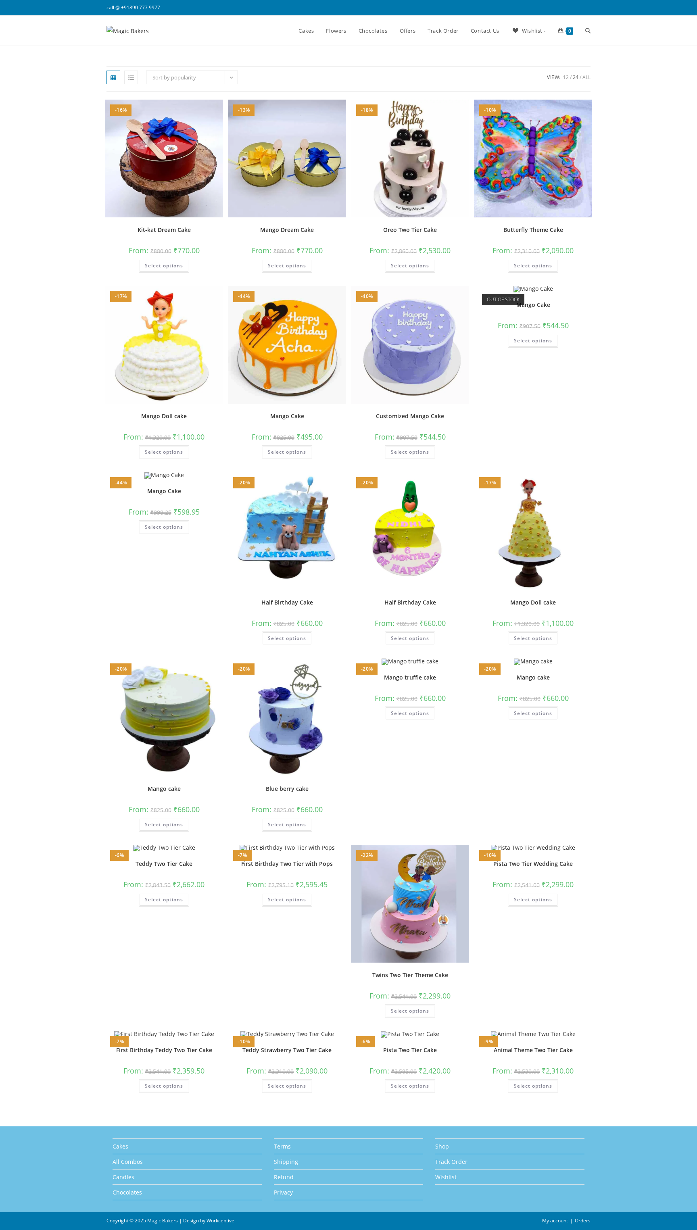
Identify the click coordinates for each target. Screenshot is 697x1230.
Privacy (283, 1192)
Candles (123, 1177)
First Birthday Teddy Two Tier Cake (164, 1050)
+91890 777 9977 (140, 7)
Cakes (120, 1146)
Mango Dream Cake (287, 229)
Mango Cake (287, 416)
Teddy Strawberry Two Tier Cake (287, 1050)
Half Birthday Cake (287, 602)
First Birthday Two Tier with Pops (287, 863)
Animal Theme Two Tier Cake (533, 1050)
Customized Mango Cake (410, 416)
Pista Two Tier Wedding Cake (533, 863)
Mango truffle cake (410, 677)
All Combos (128, 1161)
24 (575, 77)
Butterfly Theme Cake (533, 229)
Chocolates (127, 1192)
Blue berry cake (287, 788)
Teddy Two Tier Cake (164, 863)
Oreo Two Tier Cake (410, 229)
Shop (442, 1146)
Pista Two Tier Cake (410, 1050)
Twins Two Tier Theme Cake (410, 975)
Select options (164, 265)
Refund (284, 1177)
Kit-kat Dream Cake (164, 229)
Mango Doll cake (164, 416)
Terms (282, 1146)
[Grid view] (113, 77)
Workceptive (220, 1220)
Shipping (286, 1161)
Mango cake (164, 788)
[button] (196, 109)
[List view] (131, 77)
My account (555, 1220)
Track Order (451, 1161)
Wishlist (446, 1177)
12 (566, 77)
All (586, 77)
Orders (583, 1220)
